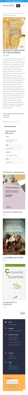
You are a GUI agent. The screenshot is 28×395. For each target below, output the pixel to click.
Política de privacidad (13, 369)
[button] (23, 19)
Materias (12, 13)
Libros (7, 13)
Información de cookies (13, 367)
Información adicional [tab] (10, 126)
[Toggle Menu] (18, 5)
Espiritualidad (17, 13)
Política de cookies (12, 366)
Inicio (4, 13)
